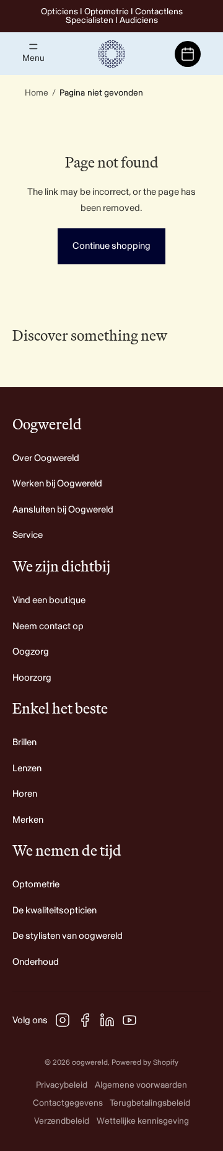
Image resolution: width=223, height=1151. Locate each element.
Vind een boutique (48, 600)
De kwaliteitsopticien (54, 910)
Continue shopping (111, 246)
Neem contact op (48, 626)
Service (27, 535)
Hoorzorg (31, 678)
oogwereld (90, 1062)
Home (36, 92)
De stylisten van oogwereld (67, 936)
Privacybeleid (61, 1085)
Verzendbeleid (61, 1121)
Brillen (24, 742)
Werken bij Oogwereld (57, 484)
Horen (24, 794)
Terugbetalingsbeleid (150, 1103)
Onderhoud (35, 962)
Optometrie (35, 884)
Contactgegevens (68, 1103)
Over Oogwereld (45, 458)
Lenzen (27, 768)
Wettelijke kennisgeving (143, 1121)
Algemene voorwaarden (141, 1085)
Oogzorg (30, 652)
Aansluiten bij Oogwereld (62, 510)
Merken (27, 820)
